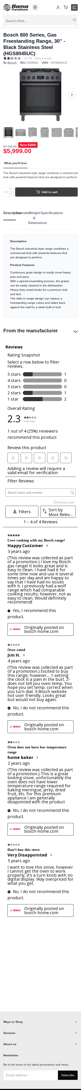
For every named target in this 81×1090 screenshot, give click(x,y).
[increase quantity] (11, 189)
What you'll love (15, 163)
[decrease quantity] (11, 194)
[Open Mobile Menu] (74, 7)
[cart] (66, 7)
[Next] (72, 94)
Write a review (43, 58)
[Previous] (9, 94)
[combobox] (40, 21)
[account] (58, 7)
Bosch (12, 62)
